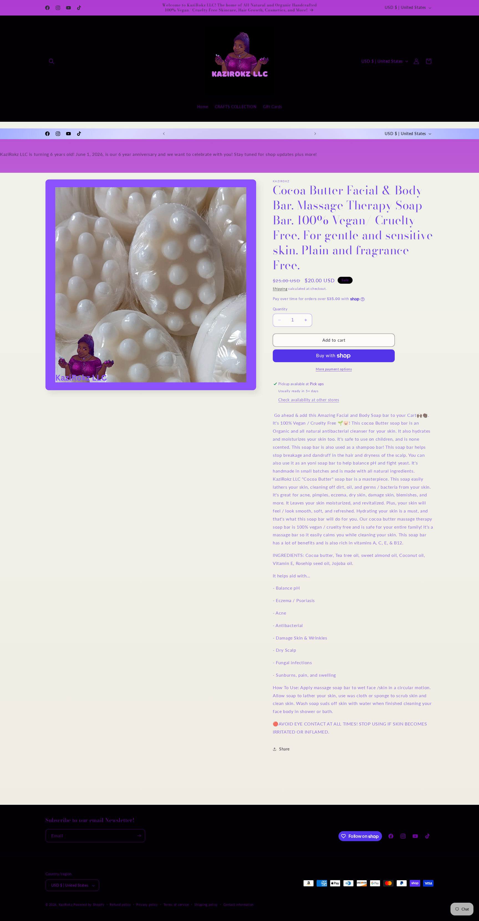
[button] (51, 61)
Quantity (280, 309)
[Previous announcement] (164, 133)
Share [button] (284, 749)
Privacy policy (147, 904)
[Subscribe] (139, 835)
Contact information (238, 904)
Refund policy (120, 904)
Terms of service (176, 904)
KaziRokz (66, 905)
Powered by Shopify (89, 905)
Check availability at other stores (308, 399)
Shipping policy (206, 904)
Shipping (280, 288)
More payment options (334, 369)
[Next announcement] (315, 133)
